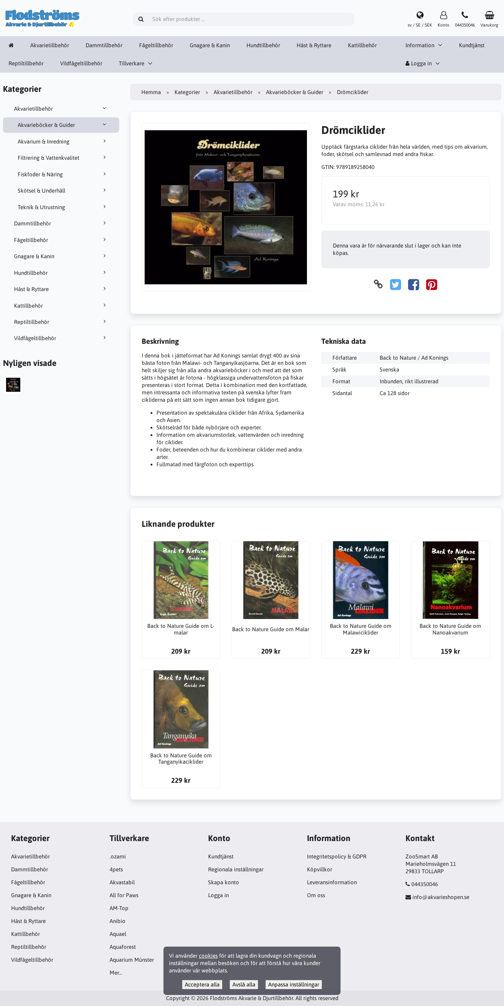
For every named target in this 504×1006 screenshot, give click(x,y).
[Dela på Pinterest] (431, 284)
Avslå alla (243, 984)
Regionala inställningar (235, 869)
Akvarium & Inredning (43, 141)
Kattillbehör (362, 45)
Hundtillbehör (263, 45)
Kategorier (187, 92)
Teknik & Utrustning (41, 207)
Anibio (117, 921)
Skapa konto (223, 882)
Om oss (316, 895)
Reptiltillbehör (26, 63)
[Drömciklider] (13, 385)
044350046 (424, 884)
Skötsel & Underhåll (41, 190)
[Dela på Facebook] (413, 284)
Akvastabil (122, 882)
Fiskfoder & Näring (40, 174)
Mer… (116, 972)
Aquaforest (123, 947)
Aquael (118, 934)
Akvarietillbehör (49, 45)
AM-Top (119, 908)
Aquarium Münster (132, 960)
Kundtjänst (471, 45)
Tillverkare (131, 63)
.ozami (118, 856)
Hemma (151, 92)
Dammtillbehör (104, 45)
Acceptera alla (202, 984)
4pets (116, 869)
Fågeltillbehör (156, 45)
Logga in (421, 63)
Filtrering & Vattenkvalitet (48, 158)
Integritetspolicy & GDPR (336, 856)
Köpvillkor (319, 869)
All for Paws (124, 895)
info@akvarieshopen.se (440, 897)
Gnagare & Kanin (210, 45)
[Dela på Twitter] (395, 284)
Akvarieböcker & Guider (46, 125)
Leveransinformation (332, 882)
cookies (208, 956)
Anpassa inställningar (293, 984)
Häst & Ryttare (314, 45)
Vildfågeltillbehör (81, 63)
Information (419, 45)
